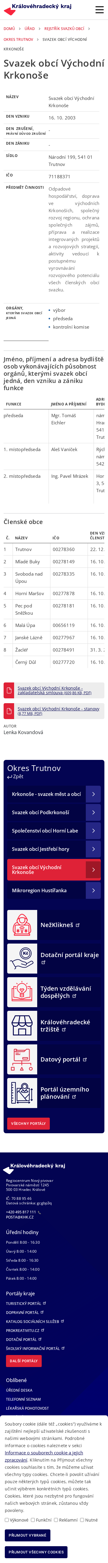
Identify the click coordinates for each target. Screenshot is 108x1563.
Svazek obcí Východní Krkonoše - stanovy (58, 711)
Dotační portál (22, 1339)
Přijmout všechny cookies (36, 1552)
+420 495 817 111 (21, 1212)
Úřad (30, 28)
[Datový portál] (22, 1059)
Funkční (44, 1520)
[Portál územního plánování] (22, 1092)
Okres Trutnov (18, 39)
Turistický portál (24, 1303)
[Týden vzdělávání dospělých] (22, 992)
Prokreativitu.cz (23, 1330)
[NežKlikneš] (22, 924)
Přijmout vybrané (27, 1535)
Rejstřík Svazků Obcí (64, 28)
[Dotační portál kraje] (22, 958)
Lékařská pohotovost (27, 1408)
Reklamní (68, 1520)
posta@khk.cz (20, 1217)
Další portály (24, 1361)
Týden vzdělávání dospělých (65, 992)
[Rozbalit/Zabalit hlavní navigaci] (99, 10)
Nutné (91, 1520)
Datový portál (61, 1059)
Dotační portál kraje (69, 955)
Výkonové (19, 1520)
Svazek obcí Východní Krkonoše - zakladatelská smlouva (55, 690)
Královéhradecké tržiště (65, 1025)
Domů (9, 28)
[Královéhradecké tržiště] (22, 1025)
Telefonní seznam (23, 1399)
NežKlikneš (57, 925)
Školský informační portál (33, 1348)
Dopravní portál (23, 1312)
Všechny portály (28, 1124)
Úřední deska (19, 1390)
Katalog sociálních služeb (33, 1321)
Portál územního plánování (64, 1093)
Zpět (17, 776)
